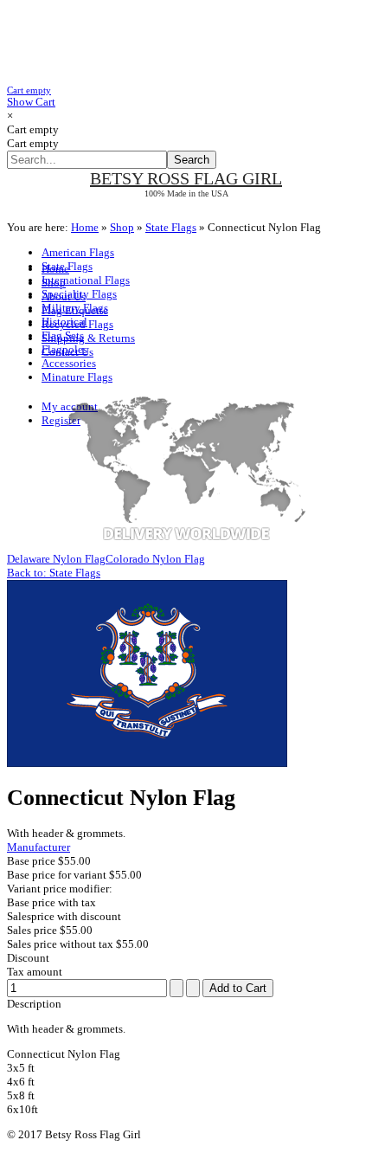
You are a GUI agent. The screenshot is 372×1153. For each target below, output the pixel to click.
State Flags (170, 227)
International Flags (86, 280)
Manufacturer (38, 847)
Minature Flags (77, 376)
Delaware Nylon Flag (56, 558)
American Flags (78, 252)
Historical (64, 321)
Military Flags (75, 307)
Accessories (69, 363)
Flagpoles (64, 349)
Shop (122, 227)
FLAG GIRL (186, 178)
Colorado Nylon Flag (155, 558)
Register (61, 420)
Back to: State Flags (53, 572)
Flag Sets (63, 335)
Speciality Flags (79, 293)
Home (85, 227)
